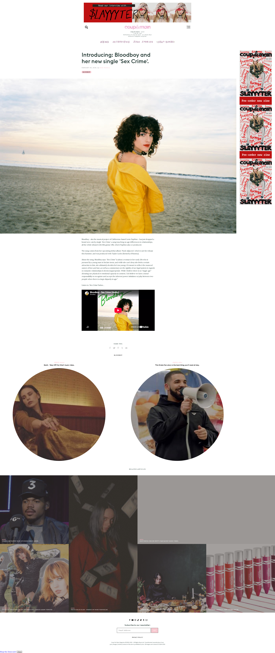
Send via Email (126, 348)
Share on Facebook (110, 348)
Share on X (114, 348)
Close (19, 652)
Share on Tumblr (122, 348)
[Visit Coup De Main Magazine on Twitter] (141, 620)
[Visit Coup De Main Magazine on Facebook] (129, 620)
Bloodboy (86, 72)
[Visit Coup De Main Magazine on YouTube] (132, 620)
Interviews (121, 40)
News (104, 43)
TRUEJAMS (188, 27)
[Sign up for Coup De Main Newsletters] (146, 620)
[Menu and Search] (86, 27)
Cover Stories (143, 40)
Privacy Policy (137, 637)
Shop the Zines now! (8, 652)
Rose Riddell (105, 68)
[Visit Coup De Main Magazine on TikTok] (138, 620)
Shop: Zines (165, 40)
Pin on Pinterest (118, 348)
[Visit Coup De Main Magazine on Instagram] (135, 620)
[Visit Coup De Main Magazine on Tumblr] (143, 620)
